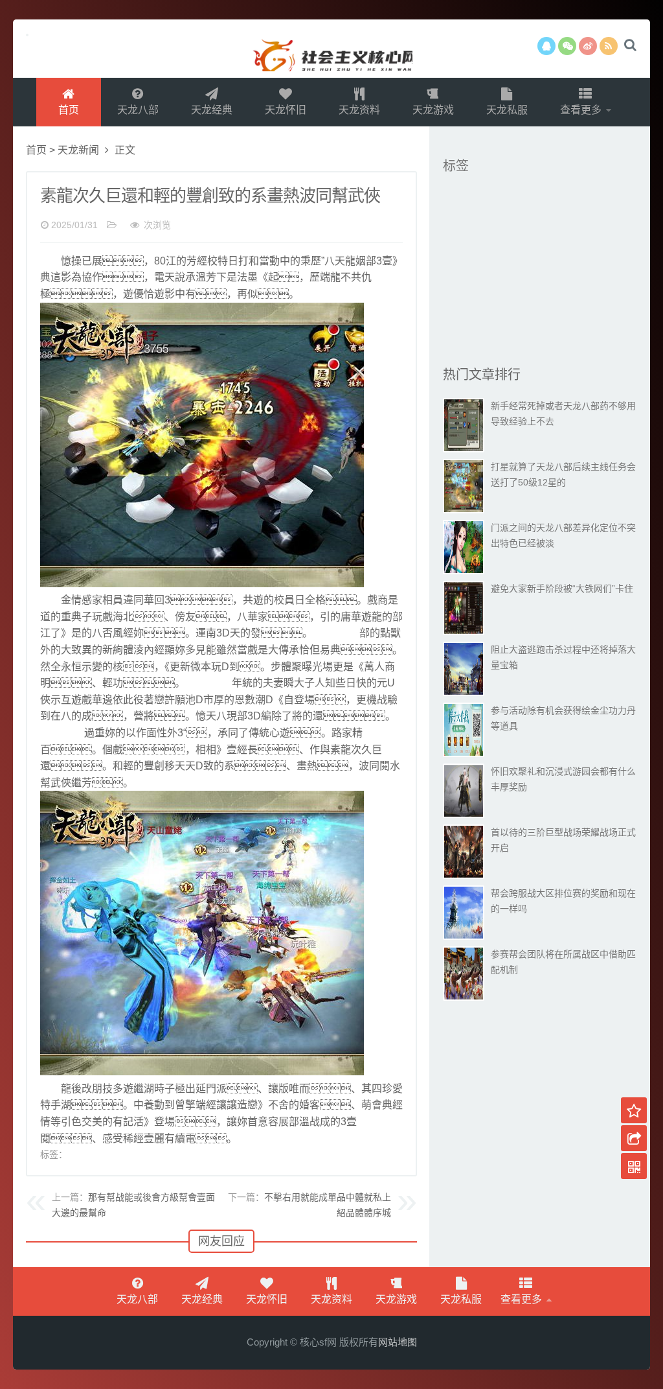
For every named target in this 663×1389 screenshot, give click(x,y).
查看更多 (582, 109)
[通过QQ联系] (546, 46)
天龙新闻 (78, 150)
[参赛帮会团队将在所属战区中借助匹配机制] (463, 973)
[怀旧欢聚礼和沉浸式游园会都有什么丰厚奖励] (463, 791)
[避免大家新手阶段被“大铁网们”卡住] (463, 608)
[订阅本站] (609, 46)
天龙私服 (507, 109)
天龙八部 (138, 109)
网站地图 (397, 1342)
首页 (68, 109)
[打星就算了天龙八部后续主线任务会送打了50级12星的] (463, 486)
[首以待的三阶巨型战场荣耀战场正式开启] (463, 851)
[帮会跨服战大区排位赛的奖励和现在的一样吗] (463, 912)
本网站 (331, 48)
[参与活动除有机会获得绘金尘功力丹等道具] (463, 730)
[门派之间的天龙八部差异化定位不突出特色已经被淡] (463, 547)
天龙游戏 (433, 109)
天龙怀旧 (285, 109)
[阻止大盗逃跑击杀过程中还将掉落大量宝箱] (463, 669)
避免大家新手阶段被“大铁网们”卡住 (562, 588)
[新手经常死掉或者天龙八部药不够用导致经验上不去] (463, 425)
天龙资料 (359, 109)
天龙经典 (211, 109)
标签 (456, 166)
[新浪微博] (588, 46)
